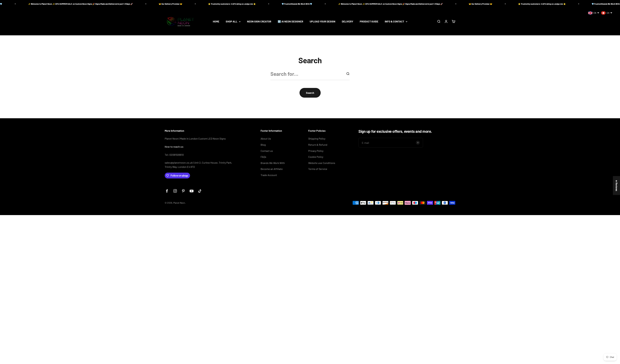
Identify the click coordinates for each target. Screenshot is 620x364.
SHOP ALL (231, 21)
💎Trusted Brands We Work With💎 (252, 4)
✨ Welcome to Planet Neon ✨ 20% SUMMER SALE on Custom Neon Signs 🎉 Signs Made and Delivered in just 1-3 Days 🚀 (346, 4)
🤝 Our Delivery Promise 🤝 (126, 4)
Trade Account (269, 175)
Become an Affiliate (272, 168)
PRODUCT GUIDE (369, 21)
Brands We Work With (273, 162)
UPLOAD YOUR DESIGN (322, 21)
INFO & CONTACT (394, 21)
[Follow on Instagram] (175, 191)
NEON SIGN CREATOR (259, 21)
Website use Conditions (321, 162)
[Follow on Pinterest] (183, 191)
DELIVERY (347, 21)
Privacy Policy (315, 150)
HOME (216, 21)
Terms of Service (317, 168)
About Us (266, 138)
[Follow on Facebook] (167, 191)
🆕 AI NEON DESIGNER (290, 21)
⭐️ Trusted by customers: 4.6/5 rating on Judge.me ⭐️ (187, 4)
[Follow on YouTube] (191, 191)
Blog (263, 144)
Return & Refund (317, 144)
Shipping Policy (316, 138)
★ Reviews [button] (616, 185)
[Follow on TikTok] (200, 191)
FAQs (263, 156)
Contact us (267, 150)
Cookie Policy (315, 156)
